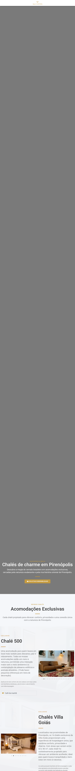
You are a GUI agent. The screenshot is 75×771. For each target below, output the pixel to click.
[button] (40, 664)
